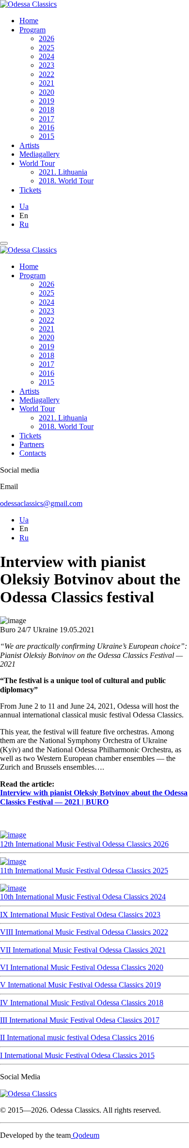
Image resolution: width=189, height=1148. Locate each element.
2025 (46, 48)
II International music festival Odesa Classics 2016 (77, 1037)
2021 (46, 83)
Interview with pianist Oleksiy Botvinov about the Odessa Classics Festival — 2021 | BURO (94, 797)
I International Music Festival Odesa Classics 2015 (77, 1055)
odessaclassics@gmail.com (41, 503)
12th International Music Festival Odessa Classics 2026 (84, 844)
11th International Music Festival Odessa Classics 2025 (84, 870)
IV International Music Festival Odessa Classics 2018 (81, 1003)
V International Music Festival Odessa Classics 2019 (80, 985)
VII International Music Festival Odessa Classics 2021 (83, 950)
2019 (46, 101)
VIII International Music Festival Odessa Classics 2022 (84, 932)
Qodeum (85, 1135)
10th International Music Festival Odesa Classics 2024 (83, 897)
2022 (46, 74)
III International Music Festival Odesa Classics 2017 (79, 1020)
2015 (46, 136)
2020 (46, 92)
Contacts (32, 453)
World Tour (37, 163)
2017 (46, 119)
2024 (46, 56)
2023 (46, 65)
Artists (29, 145)
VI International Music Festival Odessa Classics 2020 (81, 967)
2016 (46, 127)
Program (32, 30)
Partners (31, 444)
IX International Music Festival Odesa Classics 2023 (80, 914)
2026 (46, 38)
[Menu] (4, 243)
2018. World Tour (66, 181)
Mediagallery (39, 154)
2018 (46, 109)
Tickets (30, 190)
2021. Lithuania (63, 172)
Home (28, 20)
